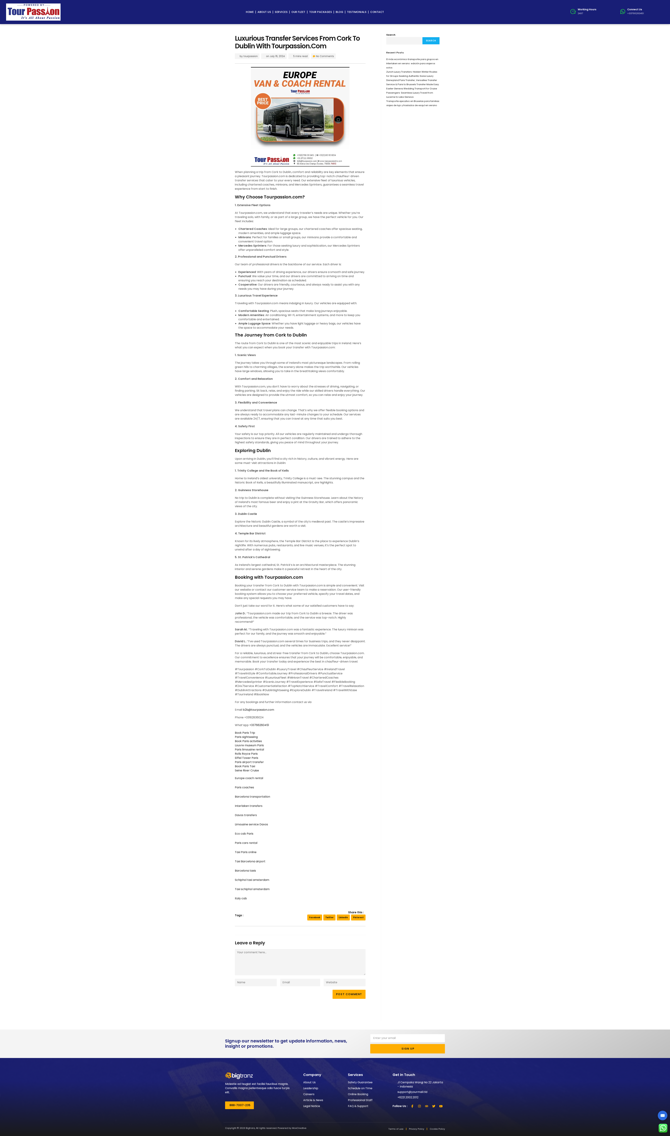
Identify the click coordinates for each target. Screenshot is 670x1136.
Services (281, 12)
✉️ (662, 1115)
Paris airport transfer (249, 762)
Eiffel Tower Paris (246, 758)
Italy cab (241, 898)
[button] (314, 917)
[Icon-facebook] (412, 1106)
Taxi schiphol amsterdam (252, 889)
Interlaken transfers (248, 806)
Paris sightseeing (246, 737)
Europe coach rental (249, 778)
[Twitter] (434, 1106)
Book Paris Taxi (245, 766)
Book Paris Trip (245, 733)
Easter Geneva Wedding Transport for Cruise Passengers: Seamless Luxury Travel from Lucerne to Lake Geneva (411, 93)
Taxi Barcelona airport (250, 861)
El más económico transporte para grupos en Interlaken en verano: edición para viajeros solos (412, 63)
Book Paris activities (248, 741)
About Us (264, 12)
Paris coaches (244, 787)
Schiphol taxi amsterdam (252, 880)
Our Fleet (298, 12)
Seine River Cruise (247, 770)
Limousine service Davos (251, 824)
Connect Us (634, 9)
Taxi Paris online (245, 852)
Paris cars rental (246, 843)
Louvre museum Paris (249, 745)
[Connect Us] (623, 11)
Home (250, 12)
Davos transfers (246, 815)
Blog (339, 12)
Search (390, 34)
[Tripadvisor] (426, 1106)
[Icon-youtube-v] (441, 1106)
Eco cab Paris (244, 834)
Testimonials (356, 12)
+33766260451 (259, 725)
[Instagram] (419, 1106)
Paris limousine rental (249, 750)
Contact (377, 12)
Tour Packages (320, 12)
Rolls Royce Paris (246, 754)
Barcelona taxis (245, 871)
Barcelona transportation (252, 797)
